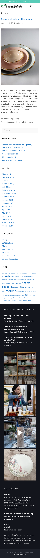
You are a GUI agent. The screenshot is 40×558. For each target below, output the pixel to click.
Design (5, 240)
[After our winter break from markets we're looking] (20, 400)
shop (17, 122)
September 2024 (9, 177)
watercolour (14, 300)
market (11, 291)
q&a (26, 295)
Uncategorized (8, 256)
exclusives (12, 283)
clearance (4, 279)
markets (18, 291)
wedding (25, 300)
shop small (22, 298)
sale (34, 295)
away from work (6, 273)
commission (18, 279)
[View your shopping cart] (31, 6)
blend (25, 273)
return (30, 295)
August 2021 (7, 200)
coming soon (9, 122)
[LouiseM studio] (11, 6)
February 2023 (8, 190)
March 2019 (7, 219)
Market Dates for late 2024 (13, 151)
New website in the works (17, 19)
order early (8, 295)
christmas (8, 276)
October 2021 (8, 197)
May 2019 (6, 213)
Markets (5, 246)
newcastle (30, 291)
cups (28, 279)
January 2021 (8, 203)
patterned (14, 295)
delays (32, 279)
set (8, 298)
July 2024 (6, 181)
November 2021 (9, 193)
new (23, 291)
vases (8, 300)
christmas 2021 (19, 276)
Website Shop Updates (12, 160)
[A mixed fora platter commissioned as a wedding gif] (20, 464)
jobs (29, 287)
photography (20, 295)
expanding (18, 283)
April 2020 (6, 210)
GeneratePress (20, 555)
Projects (5, 252)
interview (23, 287)
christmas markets (29, 276)
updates (4, 300)
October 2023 (8, 184)
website (24, 122)
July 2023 (6, 187)
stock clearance (29, 298)
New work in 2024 (10, 154)
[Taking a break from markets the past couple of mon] (20, 368)
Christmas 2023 (9, 157)
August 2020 (7, 206)
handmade (15, 287)
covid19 (24, 279)
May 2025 (6, 174)
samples (4, 298)
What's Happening (11, 119)
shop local (15, 298)
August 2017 (7, 226)
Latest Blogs (7, 243)
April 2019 (6, 216)
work (31, 122)
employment (5, 283)
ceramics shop (32, 273)
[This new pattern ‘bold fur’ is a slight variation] (20, 432)
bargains (21, 273)
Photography (7, 249)
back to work (14, 273)
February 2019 (8, 223)
